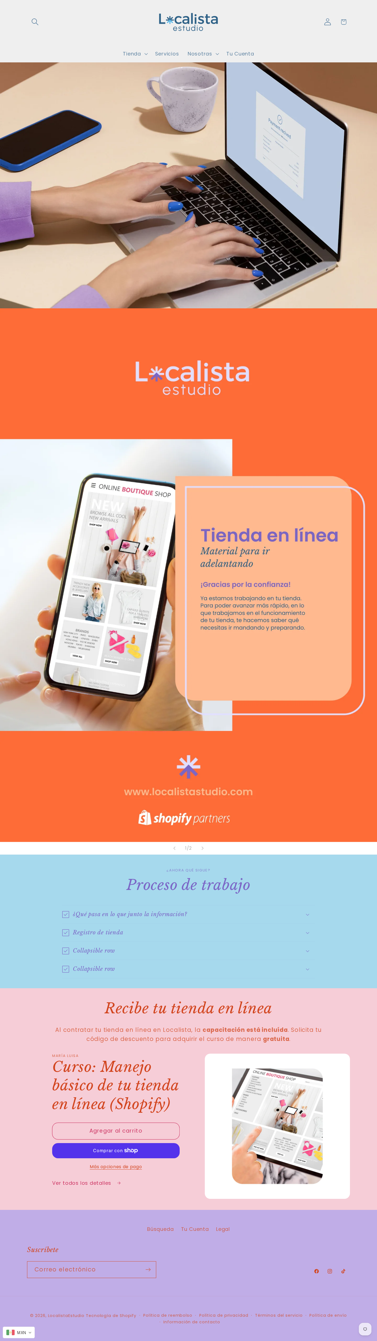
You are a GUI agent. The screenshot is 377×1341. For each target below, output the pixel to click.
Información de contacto (191, 1322)
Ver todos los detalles (82, 1183)
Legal (223, 1229)
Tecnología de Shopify (111, 1315)
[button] (35, 22)
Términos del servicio (278, 1315)
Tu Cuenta (195, 1229)
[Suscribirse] (148, 1269)
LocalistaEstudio (66, 1315)
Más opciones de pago (116, 1167)
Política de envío (328, 1315)
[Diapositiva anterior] (174, 848)
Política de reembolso (167, 1315)
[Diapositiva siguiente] (203, 848)
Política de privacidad (223, 1315)
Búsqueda (160, 1229)
